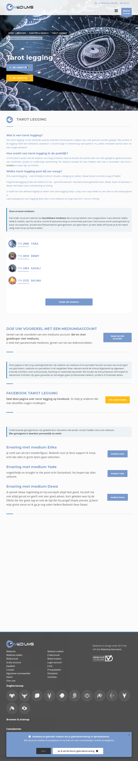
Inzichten (52, 677)
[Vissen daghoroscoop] (24, 708)
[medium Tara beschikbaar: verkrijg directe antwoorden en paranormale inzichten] (12, 243)
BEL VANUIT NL (19, 78)
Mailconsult (12, 658)
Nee (43, 751)
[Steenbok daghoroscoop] (124, 695)
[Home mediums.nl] (20, 644)
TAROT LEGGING (59, 33)
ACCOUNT (126, 12)
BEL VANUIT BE (19, 67)
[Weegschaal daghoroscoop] (87, 695)
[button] (116, 11)
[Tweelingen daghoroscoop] (37, 695)
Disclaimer (52, 673)
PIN (23, 243)
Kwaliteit (10, 666)
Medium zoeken (55, 651)
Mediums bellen (14, 655)
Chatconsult (53, 655)
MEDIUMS (21, 33)
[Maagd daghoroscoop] (74, 695)
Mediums (11, 651)
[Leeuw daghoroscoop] (62, 695)
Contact (10, 669)
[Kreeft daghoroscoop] (49, 695)
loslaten (10, 165)
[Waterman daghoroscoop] (12, 708)
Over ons (10, 680)
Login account (54, 662)
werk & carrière (33, 221)
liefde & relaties (17, 221)
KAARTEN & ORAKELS (39, 33)
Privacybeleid (54, 669)
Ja (76, 751)
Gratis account (13, 662)
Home (11, 33)
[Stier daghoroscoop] (24, 695)
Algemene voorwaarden (18, 673)
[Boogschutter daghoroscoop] (112, 695)
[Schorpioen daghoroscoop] (99, 695)
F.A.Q (49, 666)
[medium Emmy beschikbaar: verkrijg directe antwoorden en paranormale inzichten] (12, 256)
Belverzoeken (54, 658)
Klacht (9, 677)
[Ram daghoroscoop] (12, 695)
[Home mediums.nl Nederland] (19, 7)
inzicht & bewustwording (54, 221)
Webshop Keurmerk (111, 649)
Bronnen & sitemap (17, 719)
